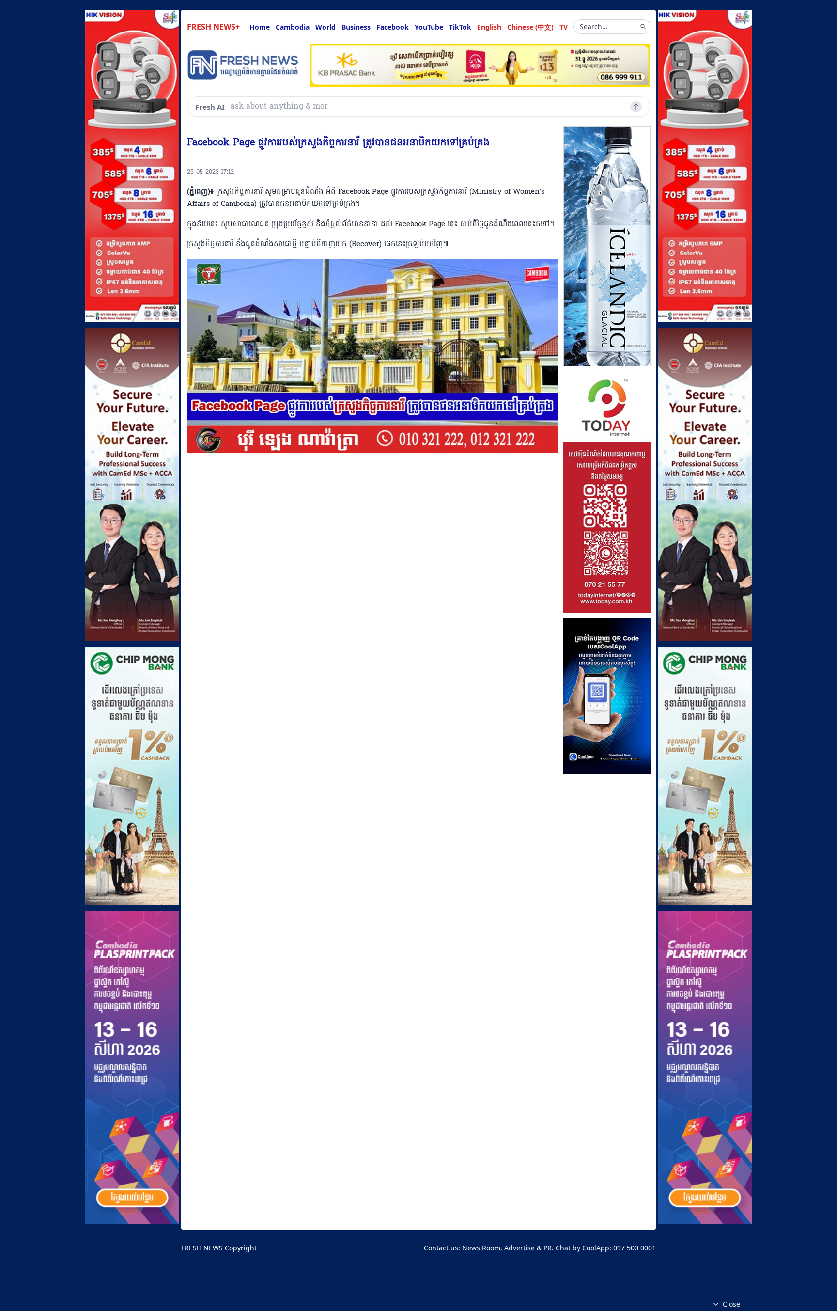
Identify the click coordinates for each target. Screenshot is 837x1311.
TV (563, 27)
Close (731, 1304)
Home (259, 27)
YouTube (429, 27)
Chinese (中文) (530, 27)
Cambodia (293, 27)
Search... (594, 26)
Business (356, 27)
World (325, 27)
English (489, 27)
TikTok (460, 27)
